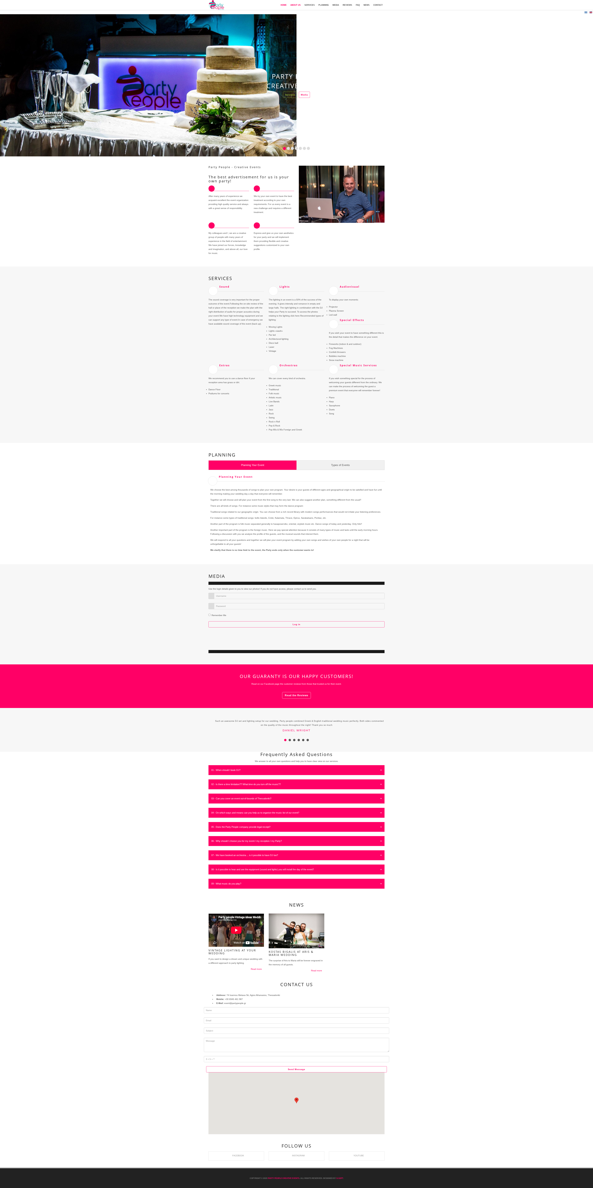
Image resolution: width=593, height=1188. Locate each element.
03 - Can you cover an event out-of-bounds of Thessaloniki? (241, 798)
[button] (14, 85)
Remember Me (219, 615)
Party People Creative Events (283, 1178)
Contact (378, 5)
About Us (295, 5)
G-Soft (339, 1178)
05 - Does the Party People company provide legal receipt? (240, 827)
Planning (323, 5)
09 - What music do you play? (226, 883)
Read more (256, 969)
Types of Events (340, 465)
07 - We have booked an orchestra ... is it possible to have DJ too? (244, 855)
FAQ (358, 5)
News (367, 5)
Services (309, 5)
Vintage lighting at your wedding (232, 951)
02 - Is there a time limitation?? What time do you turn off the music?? (246, 784)
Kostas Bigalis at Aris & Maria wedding (291, 953)
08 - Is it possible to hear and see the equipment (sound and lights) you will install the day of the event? (262, 869)
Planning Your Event (252, 465)
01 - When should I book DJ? (225, 770)
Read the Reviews (296, 695)
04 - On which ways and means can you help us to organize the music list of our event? (255, 812)
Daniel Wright (297, 730)
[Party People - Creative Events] (216, 5)
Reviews (347, 5)
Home (284, 5)
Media (335, 5)
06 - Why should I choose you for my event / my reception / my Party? (246, 841)
